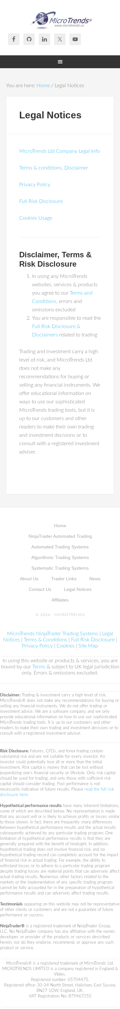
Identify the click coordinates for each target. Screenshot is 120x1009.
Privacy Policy (34, 184)
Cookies (66, 645)
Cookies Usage (35, 218)
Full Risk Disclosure (41, 201)
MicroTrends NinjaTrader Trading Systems (52, 633)
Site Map (88, 645)
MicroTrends (60, 19)
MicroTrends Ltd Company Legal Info (59, 151)
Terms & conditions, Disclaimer (53, 167)
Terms (38, 666)
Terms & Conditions (45, 639)
